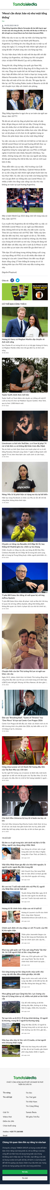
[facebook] (12, 280)
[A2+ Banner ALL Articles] (25, 292)
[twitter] (18, 280)
